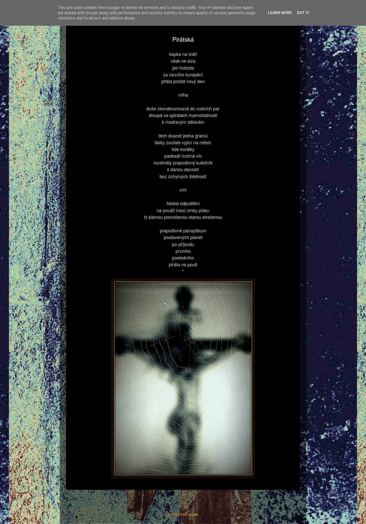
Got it (303, 12)
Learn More (280, 12)
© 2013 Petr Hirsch (183, 515)
